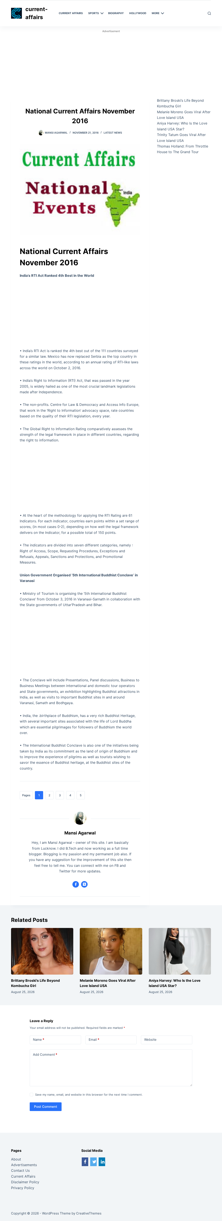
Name (38, 1039)
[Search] (209, 13)
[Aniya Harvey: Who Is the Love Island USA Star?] (180, 951)
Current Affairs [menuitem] (71, 13)
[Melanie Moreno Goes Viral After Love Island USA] (111, 951)
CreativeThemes (88, 1213)
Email (94, 1039)
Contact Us (20, 1170)
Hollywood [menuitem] (137, 13)
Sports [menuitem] (93, 13)
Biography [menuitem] (116, 13)
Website (150, 1039)
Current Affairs (23, 1176)
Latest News (113, 132)
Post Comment (45, 1107)
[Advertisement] (111, 65)
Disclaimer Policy (25, 1182)
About (16, 1159)
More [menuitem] (155, 13)
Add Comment (45, 1054)
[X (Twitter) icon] (84, 884)
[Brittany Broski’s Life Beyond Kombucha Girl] (42, 951)
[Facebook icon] (75, 884)
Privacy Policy (22, 1188)
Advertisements (24, 1165)
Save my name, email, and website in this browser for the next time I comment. (89, 1094)
